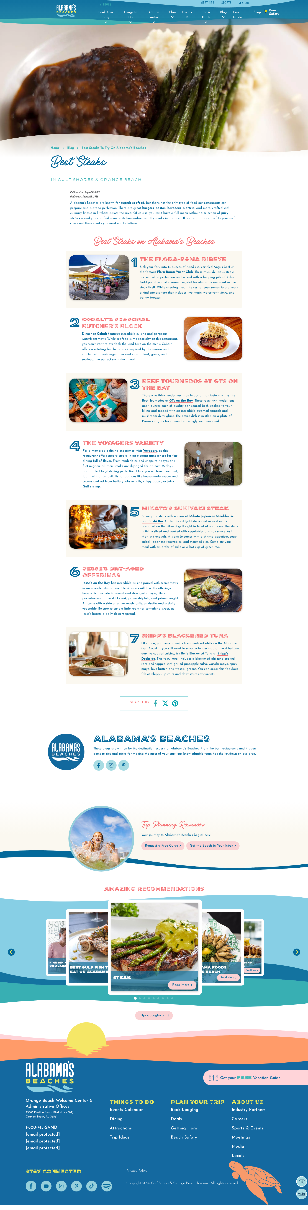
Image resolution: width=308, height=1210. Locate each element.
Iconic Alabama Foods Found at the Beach (199, 969)
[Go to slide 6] (158, 998)
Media (238, 1147)
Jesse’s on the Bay (96, 583)
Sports (226, 2)
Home (55, 148)
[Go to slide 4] (149, 998)
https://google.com (152, 1015)
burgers (148, 208)
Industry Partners (249, 1110)
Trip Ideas (120, 1137)
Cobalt (102, 334)
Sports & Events (248, 1128)
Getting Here (184, 1128)
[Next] (296, 952)
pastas (161, 208)
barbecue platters (180, 208)
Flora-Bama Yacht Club (175, 272)
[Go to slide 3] (144, 998)
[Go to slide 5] (153, 998)
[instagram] (111, 770)
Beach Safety (184, 1137)
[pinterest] (123, 770)
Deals (176, 1119)
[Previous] (11, 952)
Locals (238, 1156)
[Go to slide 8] (167, 998)
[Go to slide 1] (135, 998)
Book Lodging (184, 1110)
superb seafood (132, 203)
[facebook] (98, 770)
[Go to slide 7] (163, 998)
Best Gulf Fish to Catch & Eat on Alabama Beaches (100, 969)
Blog (70, 148)
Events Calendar (126, 1110)
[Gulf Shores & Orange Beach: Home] (66, 11)
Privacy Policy (136, 1171)
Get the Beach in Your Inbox (211, 845)
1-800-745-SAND (41, 1128)
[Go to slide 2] (140, 998)
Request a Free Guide (161, 845)
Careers (239, 1119)
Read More (180, 985)
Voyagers (150, 451)
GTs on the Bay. (181, 400)
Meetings (207, 2)
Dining (116, 1119)
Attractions (121, 1128)
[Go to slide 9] (172, 998)
